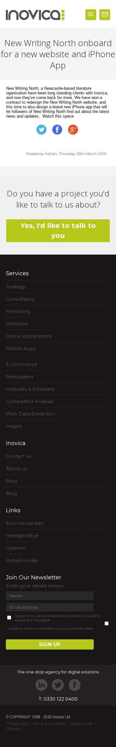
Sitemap (13, 729)
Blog (11, 481)
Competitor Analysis (29, 401)
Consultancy (20, 299)
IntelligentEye (22, 536)
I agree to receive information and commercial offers (50, 628)
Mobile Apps (21, 348)
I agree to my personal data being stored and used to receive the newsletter (57, 618)
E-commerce (21, 364)
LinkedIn (42, 685)
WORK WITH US (104, 14)
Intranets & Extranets (30, 389)
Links (13, 510)
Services (17, 273)
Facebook (74, 685)
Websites (17, 324)
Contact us (18, 456)
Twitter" (58, 685)
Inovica (16, 443)
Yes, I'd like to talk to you (58, 230)
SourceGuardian (25, 523)
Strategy (15, 287)
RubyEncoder (22, 560)
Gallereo (16, 548)
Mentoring (18, 311)
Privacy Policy (17, 723)
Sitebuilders (19, 377)
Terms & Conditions (49, 723)
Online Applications (29, 336)
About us (16, 468)
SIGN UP (49, 644)
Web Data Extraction (30, 414)
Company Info (81, 723)
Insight (14, 426)
